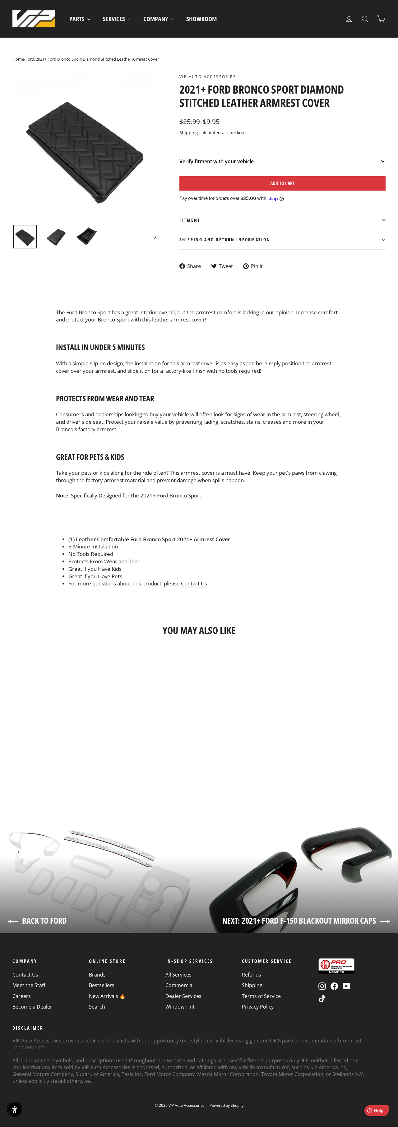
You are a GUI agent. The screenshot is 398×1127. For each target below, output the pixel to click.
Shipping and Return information (224, 239)
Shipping (188, 133)
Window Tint (180, 1006)
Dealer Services (183, 996)
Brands (97, 974)
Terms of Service (261, 996)
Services (114, 19)
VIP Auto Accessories (207, 76)
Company (156, 19)
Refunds (251, 974)
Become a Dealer (32, 1006)
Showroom (201, 19)
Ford (29, 59)
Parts (77, 19)
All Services (178, 974)
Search (97, 1006)
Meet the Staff (28, 985)
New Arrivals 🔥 (107, 996)
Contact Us (194, 583)
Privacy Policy (258, 1006)
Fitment (189, 220)
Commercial (179, 985)
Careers (21, 996)
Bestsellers (101, 985)
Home (18, 59)
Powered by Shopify (226, 1105)
